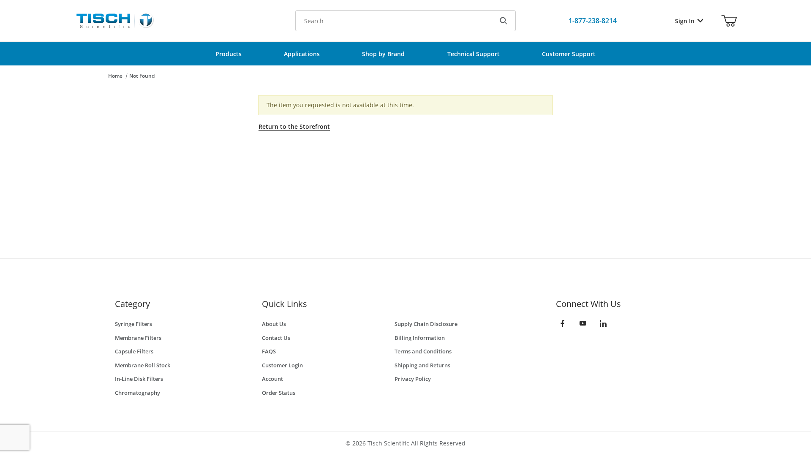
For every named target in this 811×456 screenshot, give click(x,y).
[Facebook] (562, 323)
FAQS (269, 351)
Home (115, 75)
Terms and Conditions (423, 351)
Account (272, 379)
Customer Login (282, 365)
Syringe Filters (133, 324)
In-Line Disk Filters (139, 379)
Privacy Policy (413, 379)
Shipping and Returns (422, 365)
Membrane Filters (138, 338)
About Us (274, 324)
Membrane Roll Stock (142, 365)
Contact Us (276, 338)
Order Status (278, 392)
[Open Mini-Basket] (729, 20)
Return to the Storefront (294, 126)
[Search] (503, 21)
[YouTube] (583, 323)
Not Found (142, 75)
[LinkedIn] (603, 323)
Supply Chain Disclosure (426, 324)
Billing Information (420, 338)
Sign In (684, 21)
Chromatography (137, 392)
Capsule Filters (134, 351)
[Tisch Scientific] (114, 20)
